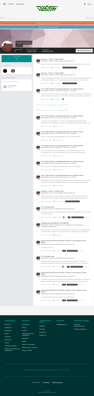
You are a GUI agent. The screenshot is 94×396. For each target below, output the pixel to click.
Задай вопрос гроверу (29, 347)
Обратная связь (57, 382)
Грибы (24, 341)
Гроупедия (20, 4)
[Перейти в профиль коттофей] (13, 71)
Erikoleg (57, 225)
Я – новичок (72, 91)
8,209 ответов (56, 67)
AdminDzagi (59, 61)
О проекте (46, 382)
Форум (11, 4)
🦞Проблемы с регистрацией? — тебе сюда (47, 23)
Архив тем (71, 61)
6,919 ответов (56, 99)
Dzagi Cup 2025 (27, 350)
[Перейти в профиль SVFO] (5, 71)
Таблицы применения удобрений (12, 349)
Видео (7, 333)
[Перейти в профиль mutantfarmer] (5, 86)
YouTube (42, 329)
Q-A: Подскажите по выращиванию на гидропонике (62, 89)
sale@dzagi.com (62, 324)
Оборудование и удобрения (27, 334)
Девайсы (25, 338)
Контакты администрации (79, 325)
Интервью (8, 330)
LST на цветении (47, 207)
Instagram (42, 332)
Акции (7, 343)
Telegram (42, 326)
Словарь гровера (10, 346)
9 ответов (58, 217)
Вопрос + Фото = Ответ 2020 (52, 59)
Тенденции (8, 327)
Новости (7, 324)
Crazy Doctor (59, 91)
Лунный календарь (28, 344)
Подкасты (42, 335)
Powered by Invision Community (47, 392)
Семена (24, 330)
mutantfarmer (11, 85)
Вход (89, 4)
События (7, 336)
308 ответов (58, 235)
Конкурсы (8, 340)
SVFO (37, 105)
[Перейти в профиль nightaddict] (38, 60)
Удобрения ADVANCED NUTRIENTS (55, 223)
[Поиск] (85, 4)
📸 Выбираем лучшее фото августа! (47, 27)
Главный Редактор (80, 329)
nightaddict (44, 61)
